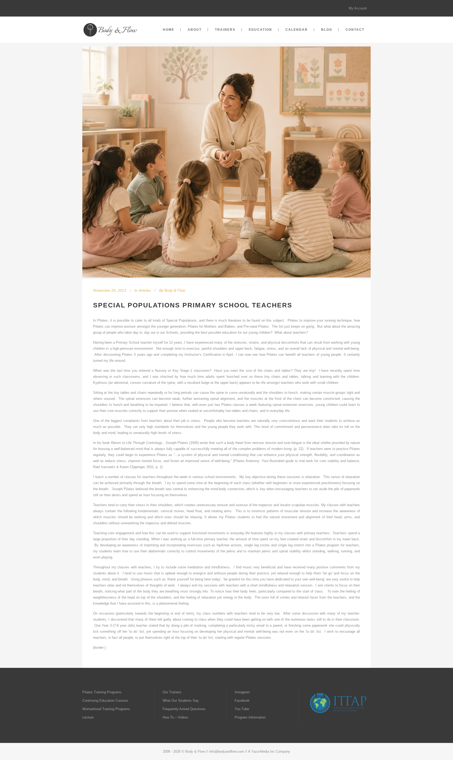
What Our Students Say (181, 701)
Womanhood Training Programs (106, 709)
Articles (145, 290)
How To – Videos (175, 717)
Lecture (88, 717)
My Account (358, 8)
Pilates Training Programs (102, 692)
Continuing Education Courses (105, 701)
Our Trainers (172, 692)
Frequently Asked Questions (184, 709)
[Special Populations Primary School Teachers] (226, 162)
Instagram (242, 692)
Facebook (242, 701)
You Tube (242, 709)
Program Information (250, 717)
